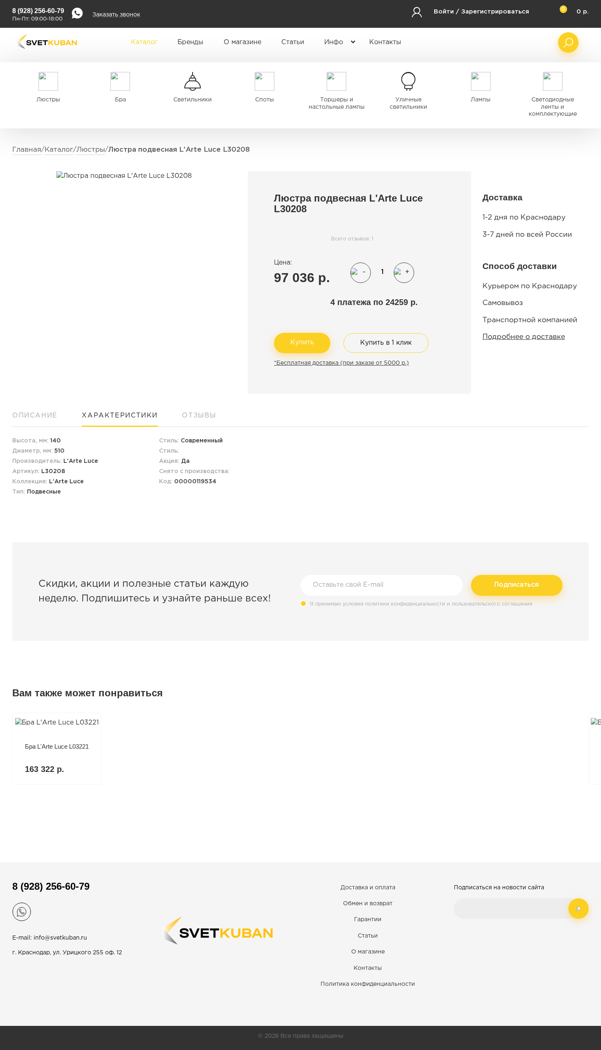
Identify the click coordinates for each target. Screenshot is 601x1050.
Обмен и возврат (367, 903)
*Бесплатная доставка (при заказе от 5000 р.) (341, 363)
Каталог (144, 42)
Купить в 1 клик (386, 343)
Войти (444, 11)
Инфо (333, 42)
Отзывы (199, 416)
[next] (578, 997)
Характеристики (119, 416)
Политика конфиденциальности (368, 984)
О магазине (242, 42)
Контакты (385, 42)
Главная (26, 150)
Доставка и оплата (368, 887)
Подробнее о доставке (523, 337)
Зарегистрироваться (495, 11)
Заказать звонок (116, 14)
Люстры (90, 150)
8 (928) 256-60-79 (38, 10)
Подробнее (57, 748)
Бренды (190, 42)
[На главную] (47, 54)
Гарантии (367, 919)
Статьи (292, 42)
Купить (302, 342)
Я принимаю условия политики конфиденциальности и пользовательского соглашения (421, 604)
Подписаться (516, 585)
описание (35, 416)
